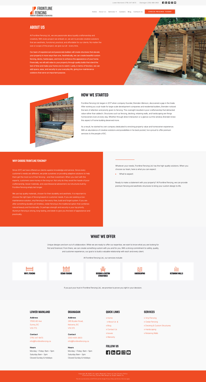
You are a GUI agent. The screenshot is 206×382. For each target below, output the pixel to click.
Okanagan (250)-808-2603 (149, 3)
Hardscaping (150, 329)
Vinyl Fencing (151, 318)
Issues (110, 333)
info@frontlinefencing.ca (40, 341)
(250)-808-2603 (75, 338)
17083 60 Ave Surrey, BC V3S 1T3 (36, 324)
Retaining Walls (151, 333)
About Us (112, 322)
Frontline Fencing (88, 375)
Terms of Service (121, 378)
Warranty (111, 337)
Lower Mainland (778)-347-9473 (124, 3)
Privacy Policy (123, 373)
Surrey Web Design (102, 375)
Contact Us (112, 329)
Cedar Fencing (151, 322)
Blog (109, 325)
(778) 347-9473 (36, 338)
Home (110, 318)
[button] (160, 12)
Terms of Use (111, 373)
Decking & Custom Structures (158, 325)
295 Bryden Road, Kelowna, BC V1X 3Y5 (75, 324)
